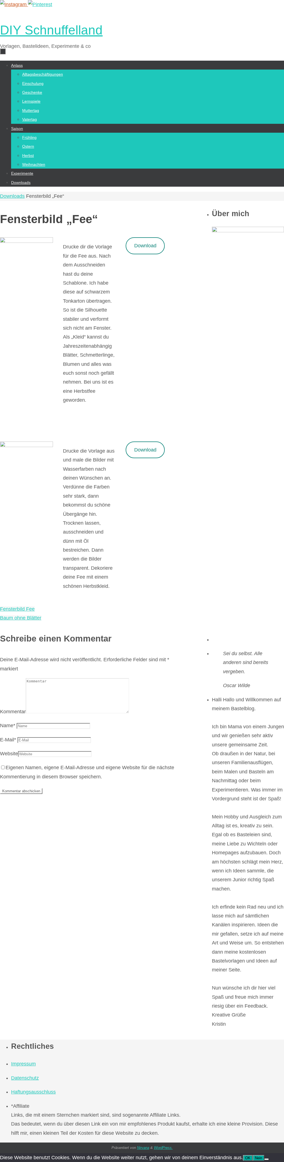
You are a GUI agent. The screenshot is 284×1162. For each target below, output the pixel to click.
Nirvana (143, 1148)
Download (145, 245)
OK (247, 1158)
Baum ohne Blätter (20, 618)
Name (7, 725)
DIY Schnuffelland (51, 30)
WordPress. (163, 1148)
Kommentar (13, 711)
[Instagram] (14, 4)
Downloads (12, 196)
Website (9, 753)
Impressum (23, 1064)
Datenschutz (25, 1078)
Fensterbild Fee (17, 609)
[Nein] (266, 1159)
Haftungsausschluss (33, 1092)
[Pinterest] (40, 4)
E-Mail (8, 739)
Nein (258, 1158)
